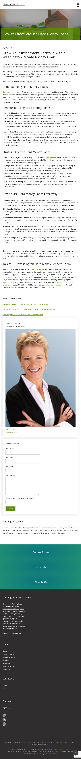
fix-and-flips (52, 157)
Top (75, 753)
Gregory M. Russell (37, 269)
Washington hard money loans (13, 609)
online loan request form (55, 285)
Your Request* (10, 475)
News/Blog (7, 663)
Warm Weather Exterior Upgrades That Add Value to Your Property (25, 304)
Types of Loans (8, 654)
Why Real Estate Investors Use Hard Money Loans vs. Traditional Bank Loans (29, 310)
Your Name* (9, 448)
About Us (6, 660)
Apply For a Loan (9, 666)
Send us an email (11, 433)
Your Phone (9, 466)
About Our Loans (9, 657)
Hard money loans (10, 92)
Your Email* (9, 457)
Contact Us (7, 669)
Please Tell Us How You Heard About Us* (19, 498)
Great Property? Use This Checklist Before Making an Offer (23, 315)
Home (5, 651)
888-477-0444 (10, 429)
